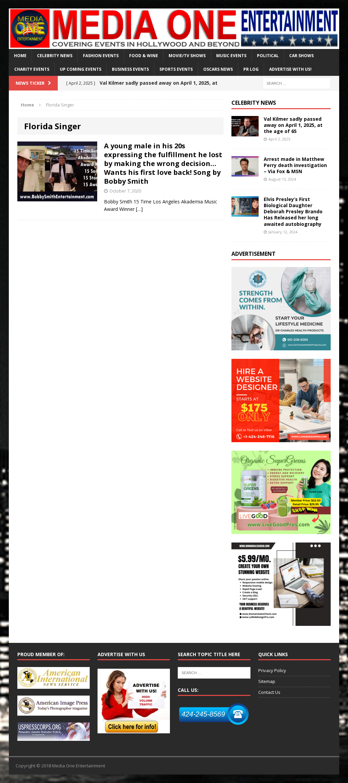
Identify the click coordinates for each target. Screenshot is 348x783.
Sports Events (176, 69)
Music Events (231, 56)
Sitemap (266, 681)
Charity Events (31, 69)
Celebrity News (54, 56)
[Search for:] (297, 83)
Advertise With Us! (290, 69)
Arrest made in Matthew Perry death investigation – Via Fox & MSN (295, 165)
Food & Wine (143, 56)
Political (268, 56)
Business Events (130, 69)
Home (20, 56)
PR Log (251, 69)
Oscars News (218, 69)
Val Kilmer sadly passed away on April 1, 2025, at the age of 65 (293, 125)
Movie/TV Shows (187, 56)
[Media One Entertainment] (174, 29)
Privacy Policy (272, 670)
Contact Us (269, 692)
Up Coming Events (80, 69)
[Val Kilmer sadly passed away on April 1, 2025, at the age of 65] (245, 132)
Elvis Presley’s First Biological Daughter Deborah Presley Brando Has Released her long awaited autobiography (293, 211)
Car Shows (301, 56)
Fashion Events (101, 56)
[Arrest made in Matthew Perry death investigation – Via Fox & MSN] (245, 172)
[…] (139, 209)
